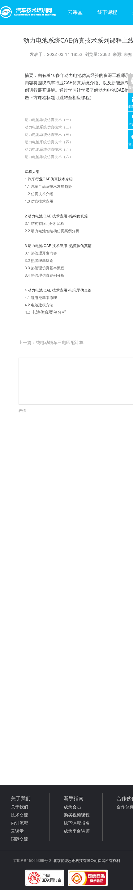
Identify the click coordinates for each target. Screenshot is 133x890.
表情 (22, 410)
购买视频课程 (77, 815)
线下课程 (107, 12)
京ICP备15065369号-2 (32, 860)
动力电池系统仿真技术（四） (49, 141)
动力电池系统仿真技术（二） (49, 126)
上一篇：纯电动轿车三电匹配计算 (51, 342)
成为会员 (72, 807)
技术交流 (19, 815)
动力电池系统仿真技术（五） (49, 149)
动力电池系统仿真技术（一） (49, 119)
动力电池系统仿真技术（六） (49, 156)
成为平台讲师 (77, 831)
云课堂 (75, 12)
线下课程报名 (77, 823)
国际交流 (19, 839)
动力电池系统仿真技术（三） (49, 134)
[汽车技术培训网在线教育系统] (28, 12)
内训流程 (19, 823)
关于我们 (19, 807)
